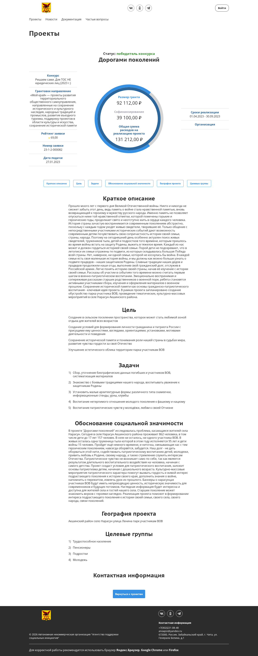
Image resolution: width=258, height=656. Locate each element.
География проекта (170, 183)
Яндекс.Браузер (128, 650)
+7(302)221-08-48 (169, 627)
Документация (71, 19)
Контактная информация (175, 622)
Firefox (173, 650)
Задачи (95, 183)
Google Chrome (151, 650)
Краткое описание (57, 183)
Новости (51, 19)
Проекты (35, 19)
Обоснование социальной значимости (129, 183)
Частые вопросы (97, 19)
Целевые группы (199, 183)
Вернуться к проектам (129, 594)
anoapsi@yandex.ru (170, 631)
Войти (222, 8)
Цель (79, 183)
